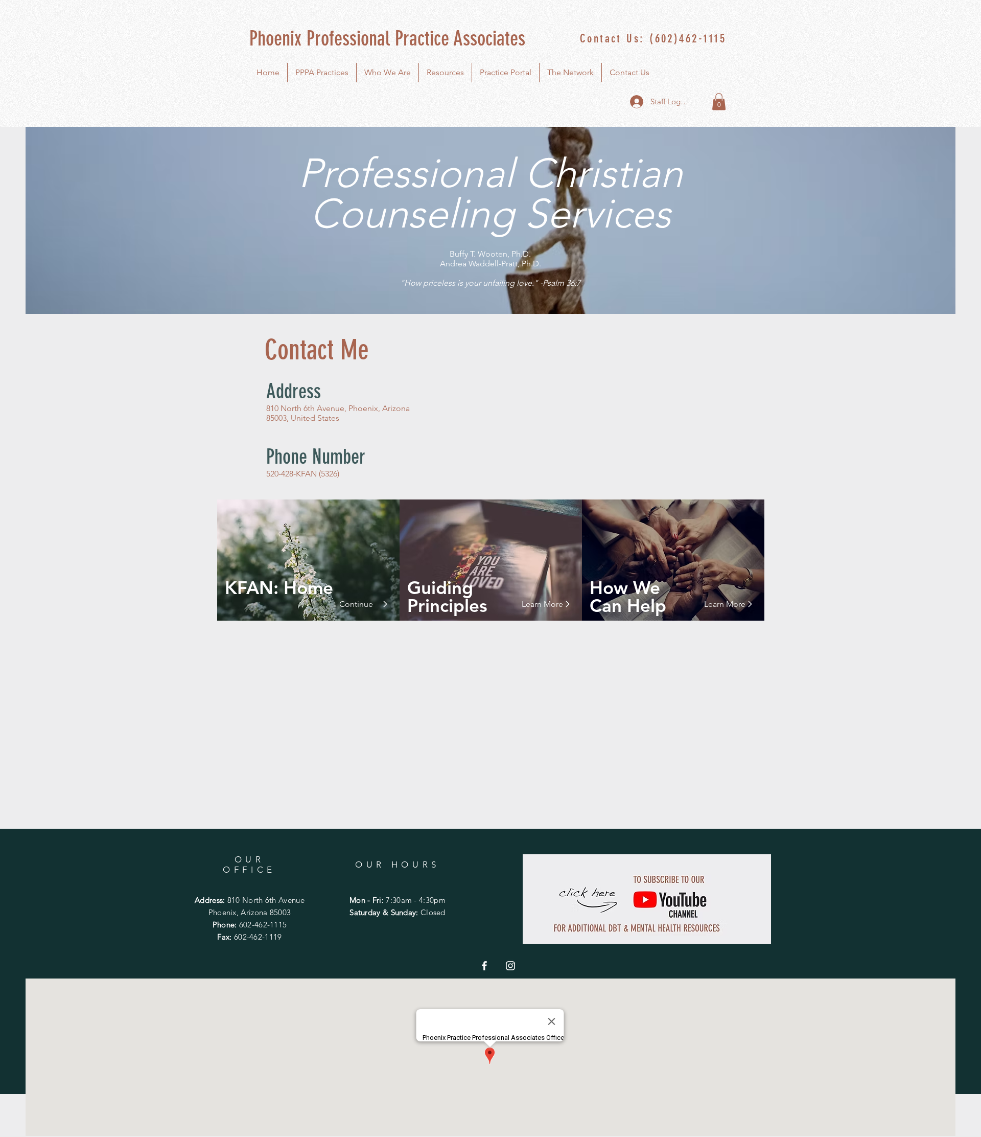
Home (305, 588)
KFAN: (251, 588)
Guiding (440, 588)
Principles (447, 606)
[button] (719, 101)
